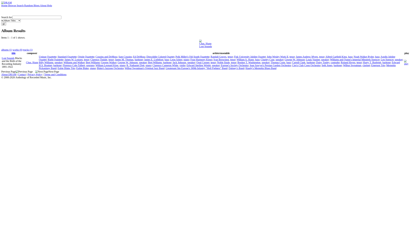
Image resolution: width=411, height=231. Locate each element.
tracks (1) (28, 49)
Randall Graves (218, 56)
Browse (12, 5)
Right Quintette (55, 59)
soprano (90, 65)
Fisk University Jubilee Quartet (250, 56)
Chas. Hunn (205, 43)
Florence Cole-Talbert (74, 65)
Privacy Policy (35, 74)
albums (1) (6, 49)
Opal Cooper (202, 62)
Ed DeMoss (139, 56)
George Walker (108, 62)
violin (182, 65)
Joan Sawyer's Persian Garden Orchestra (270, 65)
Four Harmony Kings (201, 59)
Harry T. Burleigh (372, 62)
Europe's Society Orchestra (234, 65)
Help (49, 5)
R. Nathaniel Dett (135, 65)
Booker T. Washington (248, 62)
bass (350, 56)
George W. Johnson (295, 59)
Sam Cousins (125, 56)
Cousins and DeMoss (106, 56)
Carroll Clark (298, 62)
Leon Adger (176, 59)
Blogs (37, 5)
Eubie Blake (82, 68)
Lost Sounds (205, 46)
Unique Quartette (47, 56)
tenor (230, 56)
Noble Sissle (223, 62)
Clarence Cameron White (165, 65)
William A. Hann (245, 59)
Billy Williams (46, 62)
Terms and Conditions (55, 74)
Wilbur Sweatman (352, 65)
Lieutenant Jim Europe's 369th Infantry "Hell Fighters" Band (196, 68)
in (2, 20)
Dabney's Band (236, 68)
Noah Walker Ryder (364, 56)
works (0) (17, 49)
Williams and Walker (74, 62)
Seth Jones (327, 65)
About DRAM (8, 74)
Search (20, 5)
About (43, 5)
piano (186, 59)
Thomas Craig (278, 62)
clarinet (366, 65)
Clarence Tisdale (98, 59)
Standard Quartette (67, 56)
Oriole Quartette (86, 56)
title (14, 53)
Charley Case (267, 59)
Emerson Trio (378, 65)
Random (29, 5)
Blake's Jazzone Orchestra (110, 68)
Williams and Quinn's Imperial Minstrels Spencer (355, 59)
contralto (335, 62)
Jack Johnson (179, 62)
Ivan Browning (221, 59)
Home (4, 5)
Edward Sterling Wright (199, 65)
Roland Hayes (348, 62)
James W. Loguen (74, 59)
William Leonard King (107, 65)
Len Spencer (387, 59)
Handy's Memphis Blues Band (260, 68)
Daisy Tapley (322, 62)
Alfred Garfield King (336, 56)
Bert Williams (93, 62)
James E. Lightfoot (153, 59)
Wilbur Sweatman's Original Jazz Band (144, 68)
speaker (279, 59)
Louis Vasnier (313, 59)
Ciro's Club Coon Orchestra (306, 65)
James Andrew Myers (307, 56)
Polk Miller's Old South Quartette (192, 56)
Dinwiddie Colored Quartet (160, 56)
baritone (139, 59)
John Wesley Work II (277, 56)
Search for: (6, 17)
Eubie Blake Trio (66, 68)
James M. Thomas (124, 59)
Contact (22, 74)
